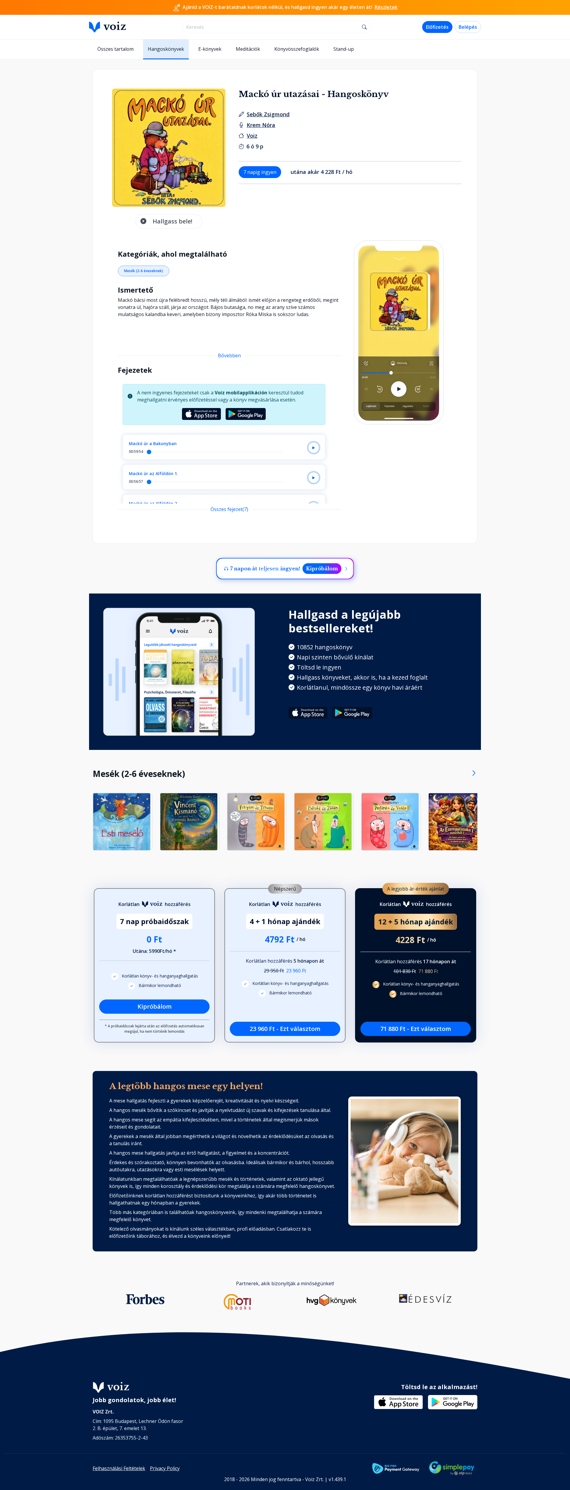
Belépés (468, 27)
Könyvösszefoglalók (296, 49)
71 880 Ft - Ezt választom (415, 1029)
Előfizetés (437, 27)
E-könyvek (209, 49)
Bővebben (229, 355)
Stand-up (343, 49)
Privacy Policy (165, 1468)
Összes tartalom (115, 49)
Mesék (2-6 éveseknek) (143, 270)
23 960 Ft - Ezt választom (285, 1029)
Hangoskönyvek (166, 49)
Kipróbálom (322, 569)
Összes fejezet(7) (229, 509)
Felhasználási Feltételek (119, 1468)
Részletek (386, 7)
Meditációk (248, 49)
